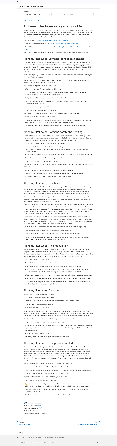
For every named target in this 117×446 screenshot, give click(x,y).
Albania (98, 442)
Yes (27, 433)
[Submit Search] (60, 14)
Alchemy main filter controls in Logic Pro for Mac (55, 40)
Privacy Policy (44, 442)
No (36, 433)
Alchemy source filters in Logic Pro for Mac (64, 44)
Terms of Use (52, 442)
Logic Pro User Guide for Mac (30, 6)
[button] (32, 20)
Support (22, 437)
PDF (39, 405)
